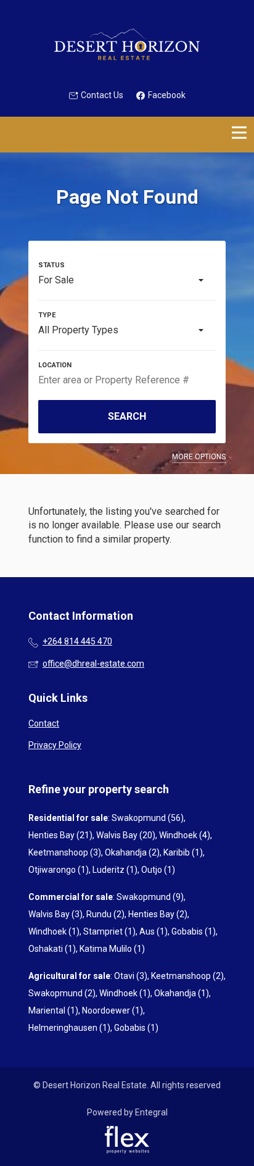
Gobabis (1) (193, 931)
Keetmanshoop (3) (64, 852)
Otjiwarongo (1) (58, 870)
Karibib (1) (183, 852)
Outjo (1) (158, 870)
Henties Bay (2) (157, 914)
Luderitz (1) (114, 870)
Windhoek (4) (184, 835)
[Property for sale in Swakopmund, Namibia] (127, 44)
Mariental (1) (53, 1010)
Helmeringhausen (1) (69, 1028)
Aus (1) (153, 931)
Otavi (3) (130, 976)
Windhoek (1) (54, 931)
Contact (43, 723)
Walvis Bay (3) (55, 914)
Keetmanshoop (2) (187, 976)
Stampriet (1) (109, 931)
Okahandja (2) (132, 852)
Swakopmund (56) (148, 818)
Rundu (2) (105, 914)
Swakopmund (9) (150, 897)
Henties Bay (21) (60, 835)
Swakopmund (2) (62, 993)
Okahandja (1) (181, 993)
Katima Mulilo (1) (112, 949)
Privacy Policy (54, 745)
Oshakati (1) (52, 949)
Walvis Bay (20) (125, 835)
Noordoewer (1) (112, 1010)
